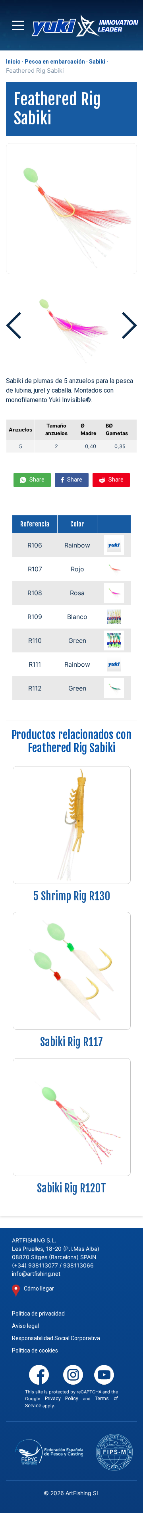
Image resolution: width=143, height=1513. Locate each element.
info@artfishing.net (36, 1274)
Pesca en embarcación (55, 61)
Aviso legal (25, 1326)
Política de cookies (35, 1350)
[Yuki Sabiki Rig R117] (72, 970)
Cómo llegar (39, 1288)
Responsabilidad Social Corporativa (56, 1338)
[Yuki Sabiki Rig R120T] (72, 1116)
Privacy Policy (62, 1398)
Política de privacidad (38, 1313)
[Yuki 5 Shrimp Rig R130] (72, 824)
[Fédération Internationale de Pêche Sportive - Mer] (114, 1452)
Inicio (13, 61)
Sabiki (97, 61)
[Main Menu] (18, 25)
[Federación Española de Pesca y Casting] (49, 1452)
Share (36, 479)
